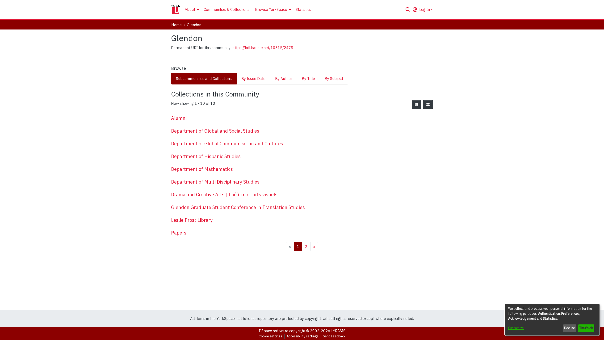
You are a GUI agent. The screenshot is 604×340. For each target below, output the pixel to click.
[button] (408, 9)
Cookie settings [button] (270, 336)
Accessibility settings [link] (303, 336)
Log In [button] (425, 9)
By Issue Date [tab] (253, 78)
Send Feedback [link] (334, 336)
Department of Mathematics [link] (202, 169)
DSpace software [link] (273, 330)
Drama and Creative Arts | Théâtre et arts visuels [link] (224, 194)
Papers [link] (178, 233)
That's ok (586, 328)
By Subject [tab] (334, 78)
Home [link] (176, 24)
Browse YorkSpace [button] (271, 9)
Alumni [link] (179, 118)
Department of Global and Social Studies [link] (215, 131)
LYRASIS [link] (338, 330)
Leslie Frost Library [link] (192, 220)
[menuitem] (191, 9)
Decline (569, 328)
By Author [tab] (283, 78)
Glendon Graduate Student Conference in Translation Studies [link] (238, 207)
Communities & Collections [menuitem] (226, 9)
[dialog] (552, 319)
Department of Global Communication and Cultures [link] (227, 143)
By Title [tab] (308, 78)
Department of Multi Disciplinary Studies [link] (215, 182)
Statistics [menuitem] (303, 9)
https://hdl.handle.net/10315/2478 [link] (262, 47)
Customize (516, 328)
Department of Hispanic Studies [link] (206, 156)
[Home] (175, 9)
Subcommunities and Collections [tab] (204, 78)
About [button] (190, 9)
